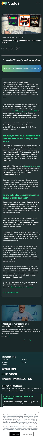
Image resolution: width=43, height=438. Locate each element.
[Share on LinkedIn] (13, 48)
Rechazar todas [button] (27, 434)
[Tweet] (8, 48)
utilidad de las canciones (31, 166)
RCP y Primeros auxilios (11, 292)
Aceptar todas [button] (15, 434)
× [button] (39, 411)
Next (31, 340)
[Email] (18, 48)
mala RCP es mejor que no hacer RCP (24, 111)
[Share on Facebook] (3, 48)
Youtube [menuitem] (4, 365)
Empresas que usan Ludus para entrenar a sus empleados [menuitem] (21, 388)
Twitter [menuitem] (24, 362)
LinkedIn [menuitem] (24, 359)
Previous (25, 340)
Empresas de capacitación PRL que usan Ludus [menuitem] (18, 391)
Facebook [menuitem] (5, 359)
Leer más (5, 336)
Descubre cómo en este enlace (22, 287)
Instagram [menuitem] (5, 362)
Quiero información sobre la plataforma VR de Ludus (22, 68)
